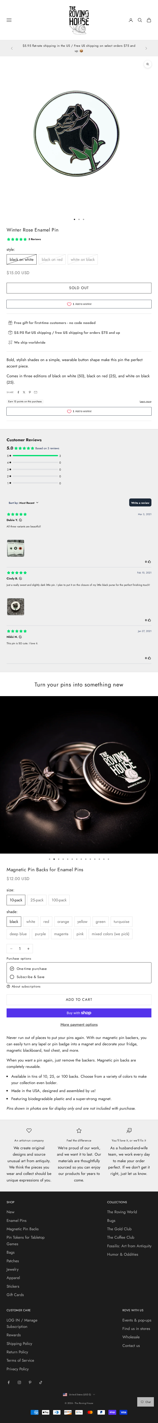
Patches (13, 1261)
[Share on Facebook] (18, 392)
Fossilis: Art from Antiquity (129, 1246)
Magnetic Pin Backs (23, 1229)
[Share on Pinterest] (29, 392)
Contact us (131, 1345)
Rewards (14, 1335)
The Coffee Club (120, 1237)
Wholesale (131, 1337)
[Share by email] (35, 392)
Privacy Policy (18, 1369)
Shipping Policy (19, 1343)
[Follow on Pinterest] (30, 1382)
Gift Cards (15, 1295)
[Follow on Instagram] (19, 1382)
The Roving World (122, 1212)
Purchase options (19, 959)
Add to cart (79, 999)
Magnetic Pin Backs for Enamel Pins (45, 869)
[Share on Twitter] (24, 392)
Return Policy (17, 1352)
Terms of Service (20, 1360)
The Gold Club (119, 1229)
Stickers (13, 1286)
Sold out (79, 288)
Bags (11, 1252)
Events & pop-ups (136, 1320)
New (10, 1212)
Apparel (13, 1277)
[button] (79, 986)
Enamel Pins (17, 1220)
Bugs (111, 1220)
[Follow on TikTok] (41, 1382)
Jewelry (13, 1269)
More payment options (79, 1024)
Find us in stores (136, 1328)
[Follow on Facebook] (9, 1382)
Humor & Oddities (122, 1254)
